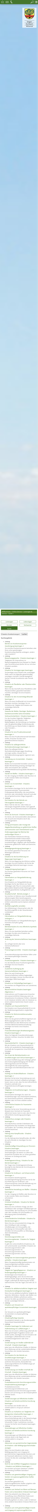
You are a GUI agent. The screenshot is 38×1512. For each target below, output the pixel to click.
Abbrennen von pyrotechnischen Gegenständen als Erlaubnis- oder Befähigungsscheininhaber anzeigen (21, 1445)
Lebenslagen (28, 622)
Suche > (11, 613)
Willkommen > (7, 612)
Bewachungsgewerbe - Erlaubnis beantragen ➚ (20, 658)
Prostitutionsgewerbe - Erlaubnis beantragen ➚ (20, 960)
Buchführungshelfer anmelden (15, 906)
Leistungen (9, 622)
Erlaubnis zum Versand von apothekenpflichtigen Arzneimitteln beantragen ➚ (20, 1307)
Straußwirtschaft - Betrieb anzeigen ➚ (17, 894)
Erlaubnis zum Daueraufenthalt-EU (16, 1006)
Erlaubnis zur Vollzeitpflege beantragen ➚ (19, 983)
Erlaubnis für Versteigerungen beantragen (19, 670)
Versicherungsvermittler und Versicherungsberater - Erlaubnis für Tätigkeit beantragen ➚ (20, 1239)
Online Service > (17, 612)
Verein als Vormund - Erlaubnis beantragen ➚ (20, 815)
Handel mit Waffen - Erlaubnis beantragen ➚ (20, 774)
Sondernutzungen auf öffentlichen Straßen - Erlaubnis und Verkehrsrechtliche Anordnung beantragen (20, 1401)
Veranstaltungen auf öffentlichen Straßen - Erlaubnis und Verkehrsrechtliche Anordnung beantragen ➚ (20, 1430)
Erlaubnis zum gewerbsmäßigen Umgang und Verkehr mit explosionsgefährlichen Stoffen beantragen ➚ (20, 1477)
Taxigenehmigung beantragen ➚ (15, 869)
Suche (9, 629)
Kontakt (9, 625)
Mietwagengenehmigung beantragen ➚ (18, 848)
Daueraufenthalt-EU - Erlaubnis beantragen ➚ (20, 1043)
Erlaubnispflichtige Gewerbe (14, 1318)
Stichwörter (28, 625)
